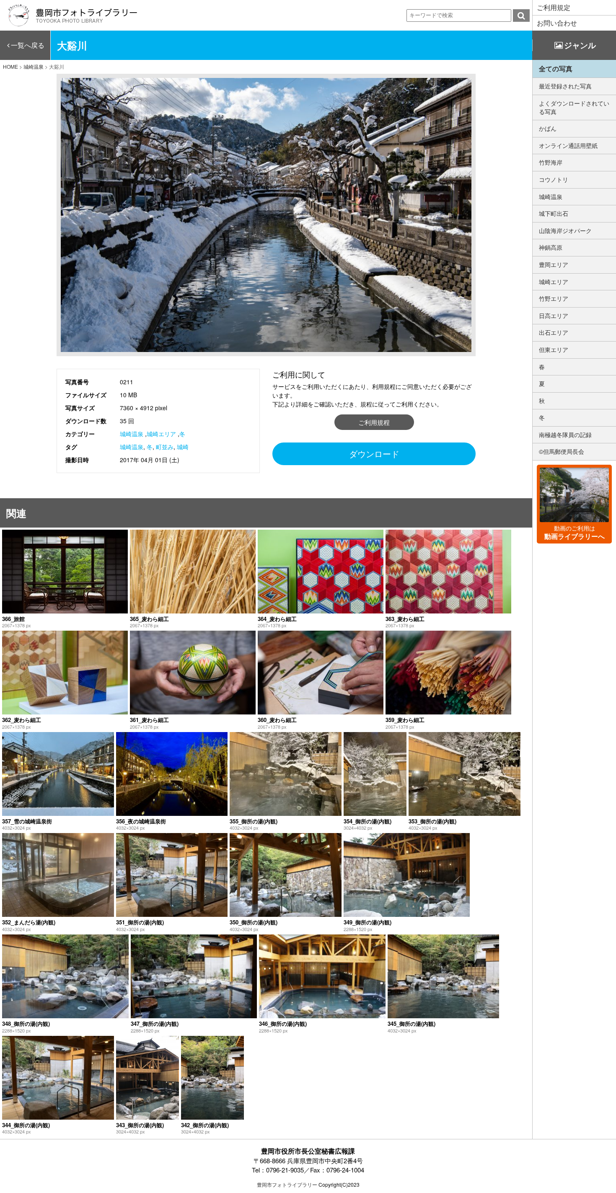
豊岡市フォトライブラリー (287, 1184)
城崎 (183, 447)
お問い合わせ (557, 23)
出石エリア (553, 332)
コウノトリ (553, 179)
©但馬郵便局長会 (561, 451)
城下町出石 (553, 213)
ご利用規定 (553, 7)
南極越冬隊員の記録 (565, 434)
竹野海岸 (550, 162)
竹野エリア (553, 298)
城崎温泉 (131, 434)
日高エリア (553, 315)
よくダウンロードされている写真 (574, 107)
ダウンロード (374, 454)
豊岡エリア (553, 264)
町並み (164, 447)
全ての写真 (555, 68)
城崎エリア (161, 434)
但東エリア (553, 349)
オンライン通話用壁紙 (568, 145)
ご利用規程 (374, 422)
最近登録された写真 (565, 86)
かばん (547, 128)
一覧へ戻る (27, 45)
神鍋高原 (550, 247)
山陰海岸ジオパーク (565, 230)
